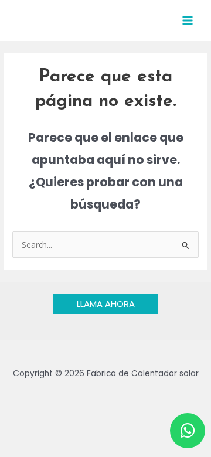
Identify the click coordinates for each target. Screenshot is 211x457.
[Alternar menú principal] (188, 21)
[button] (105, 304)
